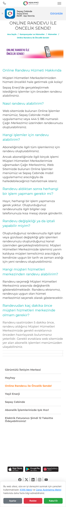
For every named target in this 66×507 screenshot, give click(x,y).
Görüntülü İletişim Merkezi (23, 369)
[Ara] (4, 3)
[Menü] (59, 3)
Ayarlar (12, 501)
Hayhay (10, 377)
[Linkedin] (33, 479)
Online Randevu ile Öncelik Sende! (33, 38)
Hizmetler (52, 34)
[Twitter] (26, 479)
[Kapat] (2, 13)
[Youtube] (46, 479)
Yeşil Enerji (12, 393)
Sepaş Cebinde (15, 401)
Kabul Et (53, 501)
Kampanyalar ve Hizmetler (32, 34)
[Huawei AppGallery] (50, 469)
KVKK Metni (26, 489)
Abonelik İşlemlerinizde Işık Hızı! (27, 410)
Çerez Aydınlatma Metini (48, 489)
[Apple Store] (15, 469)
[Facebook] (20, 479)
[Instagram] (39, 479)
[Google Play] (33, 469)
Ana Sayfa (11, 34)
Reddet (32, 501)
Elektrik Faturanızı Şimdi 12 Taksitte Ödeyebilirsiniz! (29, 420)
